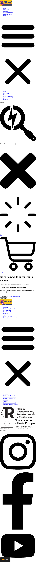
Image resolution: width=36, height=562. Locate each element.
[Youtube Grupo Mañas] (18, 561)
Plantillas (5, 307)
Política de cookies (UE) (9, 316)
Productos (6, 9)
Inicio (4, 8)
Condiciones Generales (9, 311)
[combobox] (7, 144)
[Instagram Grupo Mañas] (18, 471)
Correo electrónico (5, 295)
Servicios (5, 11)
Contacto (5, 15)
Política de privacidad (9, 308)
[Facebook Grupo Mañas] (18, 529)
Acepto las (11, 296)
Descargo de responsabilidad (11, 317)
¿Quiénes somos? (8, 14)
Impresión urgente (8, 12)
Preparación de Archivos (9, 310)
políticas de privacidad (14, 296)
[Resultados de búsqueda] (18, 215)
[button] (18, 54)
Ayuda (5, 314)
